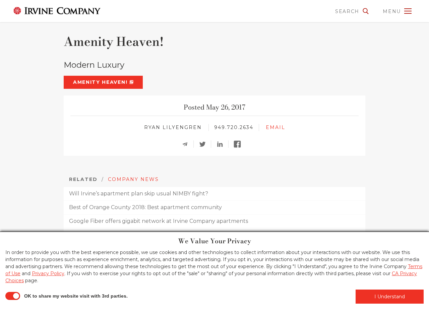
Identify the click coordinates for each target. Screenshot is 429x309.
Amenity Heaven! (101, 82)
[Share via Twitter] (204, 144)
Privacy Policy (48, 273)
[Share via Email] (187, 144)
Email (275, 127)
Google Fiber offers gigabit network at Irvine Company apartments (158, 221)
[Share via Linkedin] (222, 144)
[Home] (55, 10)
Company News (133, 179)
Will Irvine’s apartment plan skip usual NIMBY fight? (138, 193)
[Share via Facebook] (239, 144)
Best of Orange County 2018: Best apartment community (145, 207)
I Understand (389, 297)
